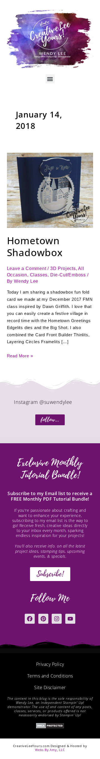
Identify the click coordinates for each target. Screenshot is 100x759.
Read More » (20, 355)
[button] (50, 78)
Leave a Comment (26, 268)
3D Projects (63, 268)
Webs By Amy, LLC (50, 750)
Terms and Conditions (50, 676)
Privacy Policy (50, 664)
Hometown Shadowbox (35, 246)
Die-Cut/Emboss (68, 274)
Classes (39, 274)
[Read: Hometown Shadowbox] (50, 190)
